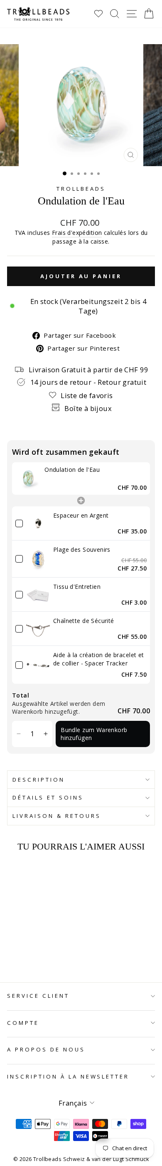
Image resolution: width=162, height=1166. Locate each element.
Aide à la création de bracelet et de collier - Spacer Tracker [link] (98, 659)
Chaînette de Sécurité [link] (83, 621)
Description (38, 779)
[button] (18, 734)
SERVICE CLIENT (38, 995)
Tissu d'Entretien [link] (77, 586)
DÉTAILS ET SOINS (47, 797)
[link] (28, 478)
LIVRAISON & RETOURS (56, 816)
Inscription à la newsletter (68, 1076)
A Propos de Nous (46, 1049)
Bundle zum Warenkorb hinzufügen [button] (94, 734)
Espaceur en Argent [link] (80, 515)
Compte (23, 1022)
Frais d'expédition (77, 233)
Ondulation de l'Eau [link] (72, 469)
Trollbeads (81, 188)
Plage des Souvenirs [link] (81, 549)
